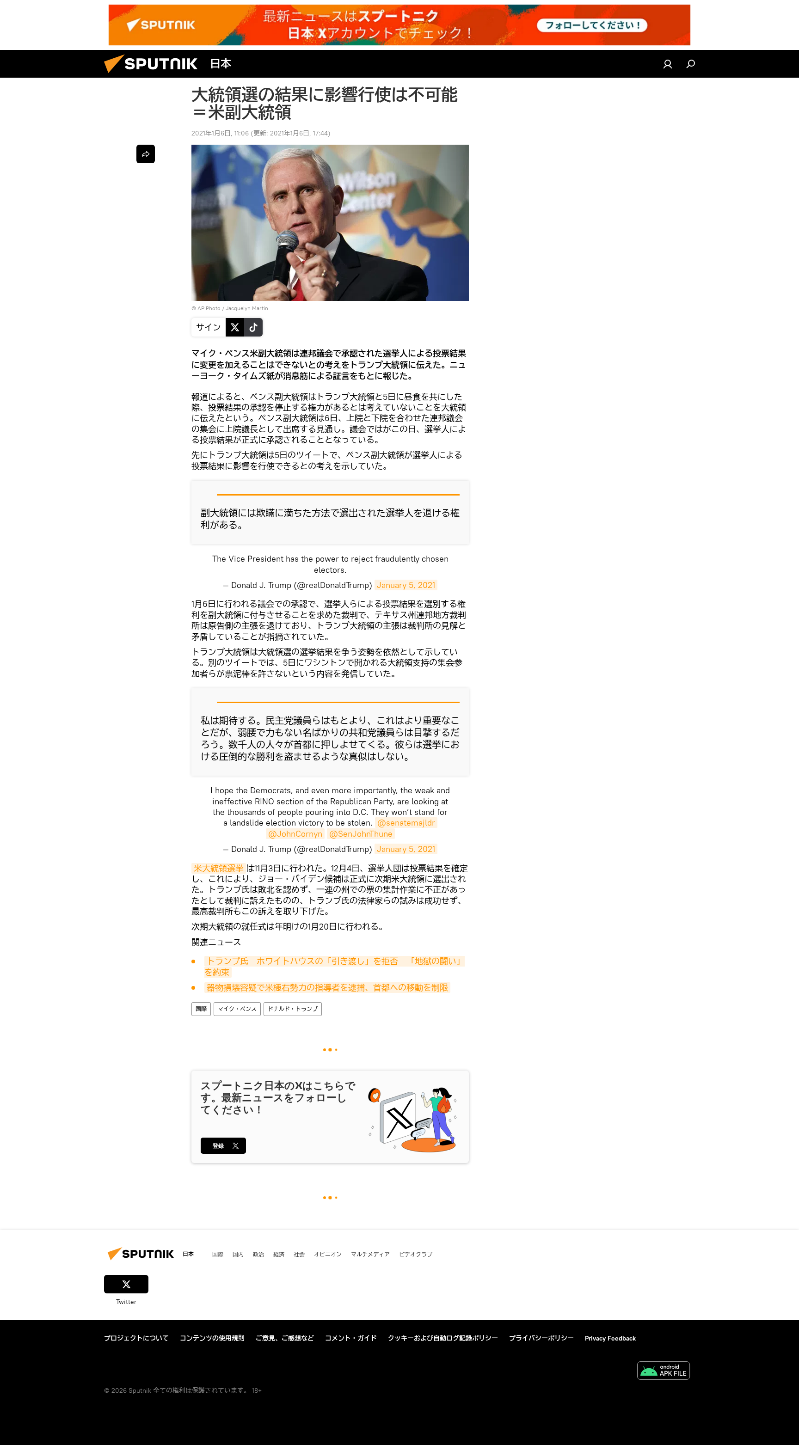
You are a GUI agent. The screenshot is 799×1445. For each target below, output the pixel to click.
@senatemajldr (406, 822)
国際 (201, 1008)
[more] (145, 154)
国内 (238, 1254)
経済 (278, 1254)
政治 (258, 1254)
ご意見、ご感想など (285, 1338)
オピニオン (328, 1254)
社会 (299, 1254)
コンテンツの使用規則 (212, 1338)
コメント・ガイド (351, 1338)
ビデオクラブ (415, 1254)
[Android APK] (663, 1371)
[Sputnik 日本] (154, 75)
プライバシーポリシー (541, 1338)
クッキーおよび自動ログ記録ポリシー (443, 1338)
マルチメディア (370, 1254)
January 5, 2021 (406, 585)
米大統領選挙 (219, 868)
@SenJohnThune (361, 833)
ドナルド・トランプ (293, 1008)
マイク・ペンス (237, 1008)
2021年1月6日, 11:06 (220, 133)
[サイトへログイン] (667, 64)
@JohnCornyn (295, 833)
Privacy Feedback (610, 1338)
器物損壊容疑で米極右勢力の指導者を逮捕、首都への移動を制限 (327, 987)
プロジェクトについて (136, 1338)
